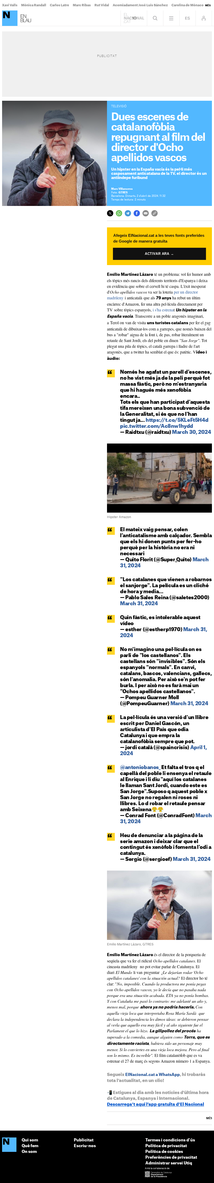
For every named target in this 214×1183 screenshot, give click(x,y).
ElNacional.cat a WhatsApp (152, 1075)
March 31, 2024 (139, 603)
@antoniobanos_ (140, 767)
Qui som (30, 1140)
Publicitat (83, 1140)
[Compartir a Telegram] (128, 213)
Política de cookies (164, 1152)
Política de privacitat (166, 1146)
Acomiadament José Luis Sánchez (140, 5)
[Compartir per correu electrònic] (145, 213)
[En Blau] (9, 18)
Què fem (30, 1146)
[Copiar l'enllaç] (154, 213)
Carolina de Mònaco (187, 5)
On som (29, 1152)
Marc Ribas (82, 5)
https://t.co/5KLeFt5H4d (177, 420)
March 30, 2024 (191, 432)
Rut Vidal (101, 5)
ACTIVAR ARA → (159, 253)
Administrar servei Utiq (168, 1163)
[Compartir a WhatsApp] (119, 213)
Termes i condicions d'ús (170, 1140)
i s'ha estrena (163, 309)
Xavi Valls (9, 5)
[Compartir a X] (110, 213)
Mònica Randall (33, 5)
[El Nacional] (9, 1144)
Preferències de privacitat (171, 1157)
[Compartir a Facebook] (137, 213)
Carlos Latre (59, 5)
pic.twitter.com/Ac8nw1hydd (156, 426)
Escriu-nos (85, 1146)
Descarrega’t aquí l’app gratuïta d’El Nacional (155, 1104)
